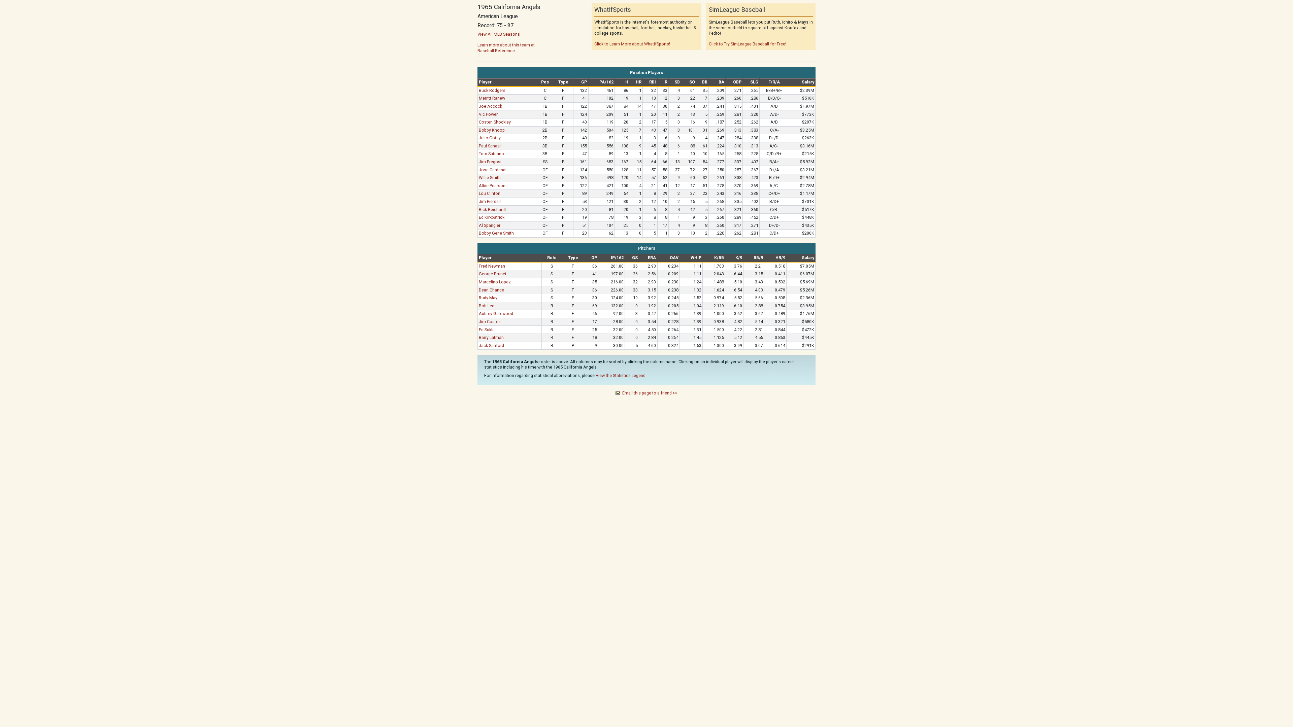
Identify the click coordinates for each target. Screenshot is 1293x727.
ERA (652, 257)
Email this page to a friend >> (649, 392)
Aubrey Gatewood (496, 313)
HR (638, 81)
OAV (674, 257)
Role (552, 257)
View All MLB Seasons (498, 34)
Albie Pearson (492, 185)
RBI (652, 81)
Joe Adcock (490, 106)
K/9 (738, 257)
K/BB (719, 257)
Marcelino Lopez (495, 281)
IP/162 (617, 257)
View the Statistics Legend (620, 375)
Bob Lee (486, 305)
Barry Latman (491, 337)
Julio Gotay (490, 137)
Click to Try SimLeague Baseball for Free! (747, 43)
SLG (754, 81)
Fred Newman (492, 266)
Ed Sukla (487, 329)
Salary (808, 81)
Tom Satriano (491, 153)
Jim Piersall (490, 201)
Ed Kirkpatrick (491, 217)
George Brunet (492, 273)
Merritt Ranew (492, 98)
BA (721, 81)
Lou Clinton (489, 193)
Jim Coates (490, 321)
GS (635, 257)
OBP (737, 81)
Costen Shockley (495, 122)
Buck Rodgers (492, 90)
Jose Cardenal (492, 169)
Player (485, 81)
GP (584, 81)
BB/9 (758, 257)
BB (704, 81)
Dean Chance (491, 289)
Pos (545, 81)
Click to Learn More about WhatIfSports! (632, 43)
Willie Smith (490, 177)
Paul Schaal (490, 145)
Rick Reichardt (492, 209)
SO (692, 81)
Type (563, 81)
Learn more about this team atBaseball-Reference (506, 47)
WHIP (696, 257)
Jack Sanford (491, 345)
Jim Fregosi (490, 161)
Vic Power (488, 114)
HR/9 (780, 257)
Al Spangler (489, 225)
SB (677, 81)
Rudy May (488, 297)
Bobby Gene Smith (496, 233)
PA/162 (606, 81)
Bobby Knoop (492, 130)
